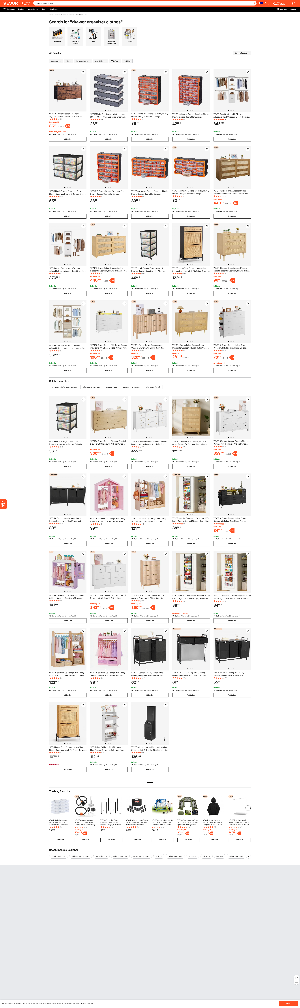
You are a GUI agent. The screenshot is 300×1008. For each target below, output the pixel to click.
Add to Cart (68, 139)
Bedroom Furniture (68, 15)
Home (51, 15)
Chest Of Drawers (81, 15)
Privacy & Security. (87, 1003)
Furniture (57, 15)
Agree (288, 1003)
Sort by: (238, 53)
